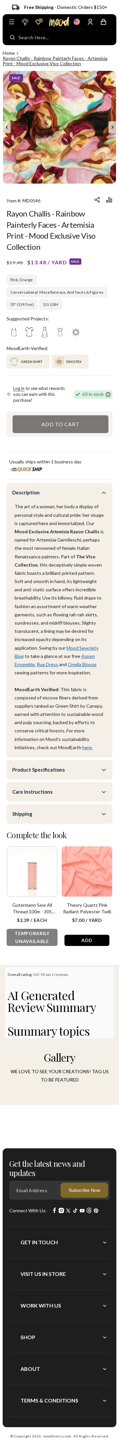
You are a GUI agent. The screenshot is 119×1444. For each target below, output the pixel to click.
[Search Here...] (12, 38)
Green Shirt (31, 362)
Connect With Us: (28, 1210)
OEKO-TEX (73, 362)
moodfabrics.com (57, 1436)
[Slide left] (7, 127)
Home (9, 53)
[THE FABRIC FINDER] (24, 21)
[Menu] (11, 21)
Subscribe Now (84, 1190)
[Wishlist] (38, 22)
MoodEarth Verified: (27, 348)
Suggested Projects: (28, 318)
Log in (18, 388)
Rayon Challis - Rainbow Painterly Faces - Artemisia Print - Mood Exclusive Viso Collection (55, 60)
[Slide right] (112, 127)
